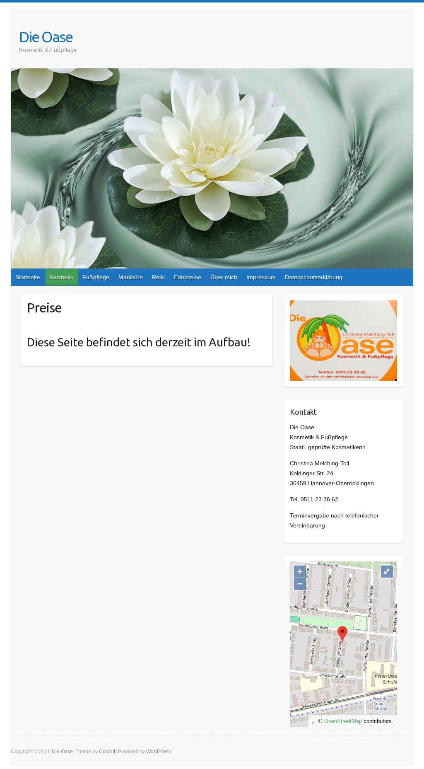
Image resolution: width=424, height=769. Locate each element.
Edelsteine (187, 277)
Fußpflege (95, 277)
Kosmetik (61, 277)
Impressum (261, 277)
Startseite (27, 277)
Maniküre (130, 277)
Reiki (158, 277)
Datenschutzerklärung (313, 277)
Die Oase (45, 36)
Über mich (223, 277)
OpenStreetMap (343, 721)
